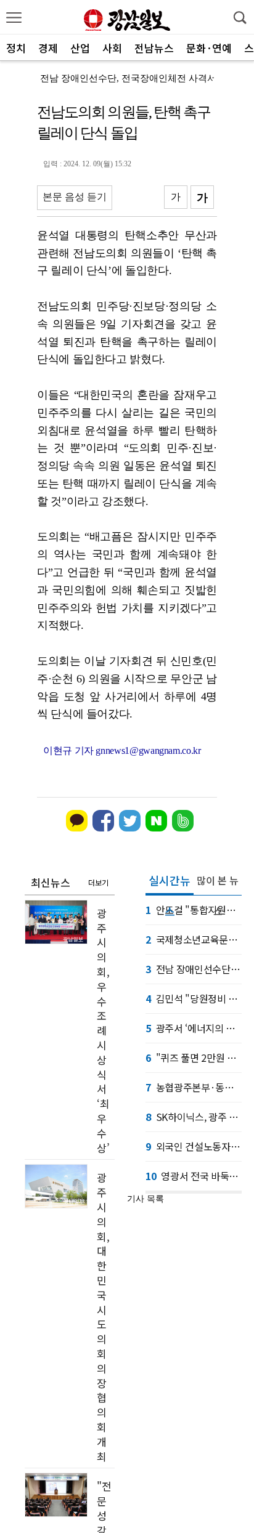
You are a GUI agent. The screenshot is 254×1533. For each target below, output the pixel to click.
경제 (48, 47)
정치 (16, 47)
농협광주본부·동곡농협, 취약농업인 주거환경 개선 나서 (193, 1087)
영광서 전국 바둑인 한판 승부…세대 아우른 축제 (193, 1175)
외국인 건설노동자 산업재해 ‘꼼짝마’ (193, 1146)
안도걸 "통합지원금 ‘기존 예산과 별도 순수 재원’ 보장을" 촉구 (193, 909)
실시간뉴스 (169, 884)
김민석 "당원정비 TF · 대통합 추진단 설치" (193, 998)
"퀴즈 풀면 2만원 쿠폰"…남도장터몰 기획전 (193, 1057)
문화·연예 (209, 47)
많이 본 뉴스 (218, 884)
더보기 (98, 882)
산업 (80, 47)
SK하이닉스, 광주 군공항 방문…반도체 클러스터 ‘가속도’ (193, 1116)
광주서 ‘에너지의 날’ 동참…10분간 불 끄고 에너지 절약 (193, 1028)
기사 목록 (145, 1198)
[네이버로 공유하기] (156, 828)
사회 (112, 47)
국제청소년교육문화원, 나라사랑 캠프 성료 (193, 939)
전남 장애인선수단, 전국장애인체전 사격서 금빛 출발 (193, 968)
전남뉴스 (154, 47)
